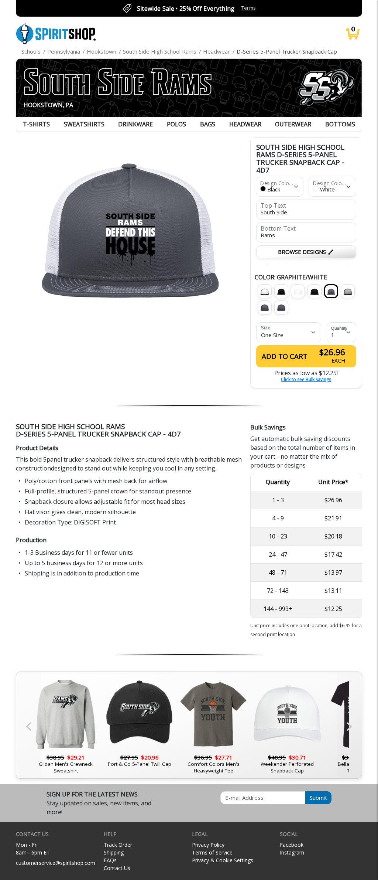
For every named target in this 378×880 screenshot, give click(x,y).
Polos (176, 124)
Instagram (292, 852)
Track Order (118, 844)
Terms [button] (248, 8)
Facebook (291, 844)
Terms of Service (212, 852)
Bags (207, 124)
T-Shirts (36, 124)
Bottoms (340, 124)
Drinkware (135, 124)
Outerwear (293, 124)
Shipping (114, 852)
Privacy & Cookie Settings (222, 860)
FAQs (110, 860)
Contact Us (117, 867)
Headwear (245, 124)
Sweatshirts (84, 124)
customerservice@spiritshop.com (55, 862)
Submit (318, 797)
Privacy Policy (208, 844)
